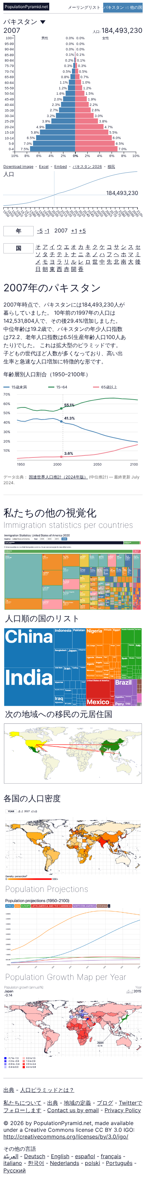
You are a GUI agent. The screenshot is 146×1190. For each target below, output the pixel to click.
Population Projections (46, 889)
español (85, 1156)
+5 (82, 230)
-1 (46, 230)
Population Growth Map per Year (65, 977)
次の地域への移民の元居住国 (58, 714)
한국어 (36, 1163)
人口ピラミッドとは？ (47, 1089)
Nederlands (64, 1163)
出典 (8, 1089)
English (60, 1156)
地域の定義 (77, 1102)
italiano (12, 1163)
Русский (14, 1170)
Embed (60, 166)
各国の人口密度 (32, 798)
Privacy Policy (123, 1110)
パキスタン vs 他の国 (123, 7)
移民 (111, 166)
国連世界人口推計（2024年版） (58, 476)
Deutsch (34, 1156)
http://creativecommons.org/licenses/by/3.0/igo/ (65, 1136)
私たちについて (22, 1102)
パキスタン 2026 (87, 166)
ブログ (105, 1102)
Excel (44, 166)
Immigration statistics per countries (68, 525)
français (111, 1156)
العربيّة (10, 1156)
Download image (18, 166)
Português (119, 1163)
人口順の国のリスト (42, 618)
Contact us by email (73, 1110)
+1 (74, 230)
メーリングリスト (85, 7)
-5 (40, 230)
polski (92, 1163)
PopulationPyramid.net (26, 6)
